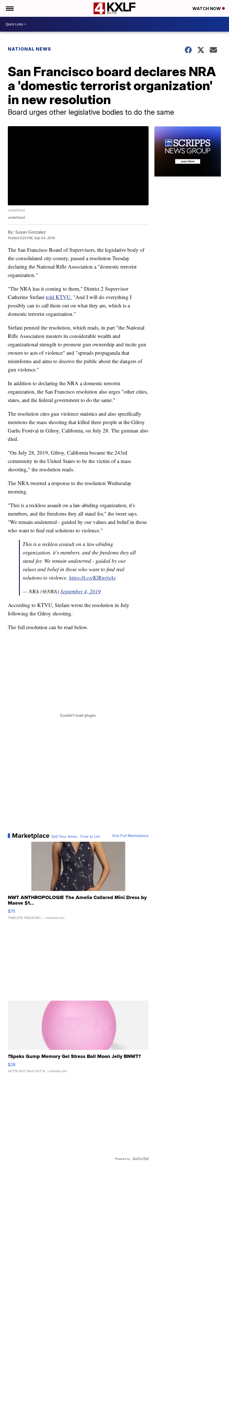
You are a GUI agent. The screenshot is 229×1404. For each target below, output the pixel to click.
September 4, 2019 (80, 591)
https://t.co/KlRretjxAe (92, 577)
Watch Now (207, 8)
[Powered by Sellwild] (140, 1159)
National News (29, 49)
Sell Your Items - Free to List (76, 836)
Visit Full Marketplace (130, 836)
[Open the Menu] (9, 8)
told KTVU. (59, 296)
